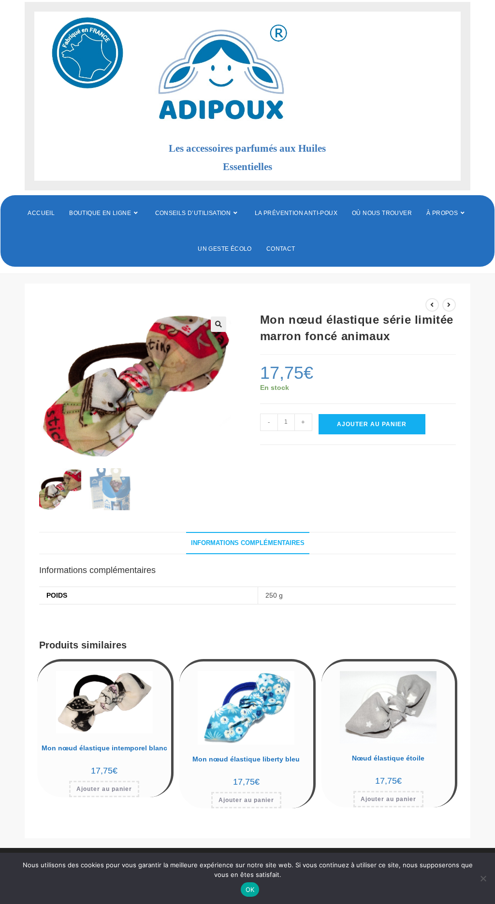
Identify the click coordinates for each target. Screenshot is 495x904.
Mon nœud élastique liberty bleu (246, 759)
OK (250, 889)
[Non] (483, 878)
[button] (218, 324)
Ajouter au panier (372, 424)
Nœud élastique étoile (388, 758)
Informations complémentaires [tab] (248, 543)
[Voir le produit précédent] (432, 305)
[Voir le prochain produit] (449, 305)
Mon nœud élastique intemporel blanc (104, 748)
